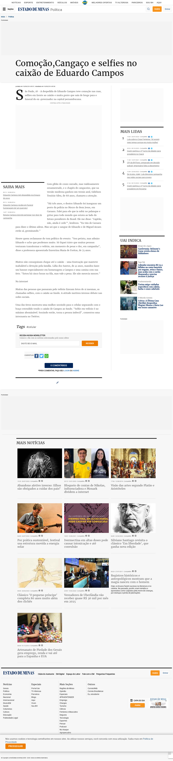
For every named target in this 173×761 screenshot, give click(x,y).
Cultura (6, 712)
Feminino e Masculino (69, 712)
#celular (31, 327)
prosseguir (15, 746)
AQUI (159, 2)
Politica (11, 17)
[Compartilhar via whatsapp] (46, 356)
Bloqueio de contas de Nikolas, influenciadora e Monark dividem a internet (84, 489)
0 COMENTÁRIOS (59, 365)
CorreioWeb (92, 688)
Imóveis (74, 2)
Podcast (63, 727)
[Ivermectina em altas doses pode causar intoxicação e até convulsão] (86, 518)
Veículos (62, 2)
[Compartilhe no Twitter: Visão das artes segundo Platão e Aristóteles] (135, 481)
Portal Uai (35, 688)
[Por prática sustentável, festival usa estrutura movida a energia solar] (39, 518)
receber (90, 343)
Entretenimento (45, 2)
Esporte (28, 2)
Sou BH (149, 2)
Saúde (5, 706)
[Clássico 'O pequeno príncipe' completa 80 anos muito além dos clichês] (39, 573)
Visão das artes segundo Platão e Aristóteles (132, 487)
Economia (7, 694)
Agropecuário (65, 733)
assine (76, 370)
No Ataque (64, 730)
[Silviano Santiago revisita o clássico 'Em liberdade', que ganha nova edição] (133, 518)
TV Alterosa (121, 2)
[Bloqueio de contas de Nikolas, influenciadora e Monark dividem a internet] (86, 463)
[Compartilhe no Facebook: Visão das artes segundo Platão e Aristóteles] (133, 481)
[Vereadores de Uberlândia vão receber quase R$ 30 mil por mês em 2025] (86, 573)
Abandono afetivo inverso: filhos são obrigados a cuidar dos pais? (39, 487)
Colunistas (7, 709)
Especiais (63, 694)
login (67, 370)
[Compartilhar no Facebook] (36, 356)
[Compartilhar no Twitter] (41, 356)
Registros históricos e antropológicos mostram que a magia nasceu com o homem (131, 579)
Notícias (16, 2)
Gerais (6, 688)
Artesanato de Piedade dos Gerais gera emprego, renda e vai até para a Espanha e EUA (39, 653)
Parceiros (137, 2)
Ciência (63, 709)
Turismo (63, 706)
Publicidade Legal (10, 718)
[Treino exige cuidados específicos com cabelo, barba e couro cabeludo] (128, 287)
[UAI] (84, 2)
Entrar (167, 9)
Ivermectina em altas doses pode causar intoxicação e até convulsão (86, 543)
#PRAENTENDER (67, 697)
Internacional (8, 700)
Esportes (63, 721)
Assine (157, 9)
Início (3, 17)
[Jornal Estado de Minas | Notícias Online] (33, 9)
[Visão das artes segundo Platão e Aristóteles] (133, 463)
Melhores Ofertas (102, 2)
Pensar (63, 724)
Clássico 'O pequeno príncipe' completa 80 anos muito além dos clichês (37, 598)
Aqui (33, 700)
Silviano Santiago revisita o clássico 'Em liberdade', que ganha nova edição (129, 543)
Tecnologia (64, 718)
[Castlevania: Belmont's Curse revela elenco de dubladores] (128, 251)
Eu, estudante (93, 694)
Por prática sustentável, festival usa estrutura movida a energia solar (38, 543)
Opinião (63, 691)
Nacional (7, 697)
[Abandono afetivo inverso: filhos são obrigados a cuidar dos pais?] (39, 463)
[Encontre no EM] (148, 9)
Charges (63, 703)
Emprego (63, 700)
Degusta (63, 715)
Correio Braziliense (95, 691)
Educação (7, 715)
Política (56, 10)
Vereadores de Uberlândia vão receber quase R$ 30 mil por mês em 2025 (86, 598)
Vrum (33, 703)
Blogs (33, 697)
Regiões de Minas (67, 688)
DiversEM (7, 703)
